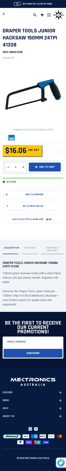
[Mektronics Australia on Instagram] (30, 429)
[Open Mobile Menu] (48, 14)
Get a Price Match (33, 206)
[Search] (34, 14)
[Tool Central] (58, 15)
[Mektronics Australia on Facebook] (36, 429)
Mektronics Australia (37, 458)
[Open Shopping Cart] (41, 14)
